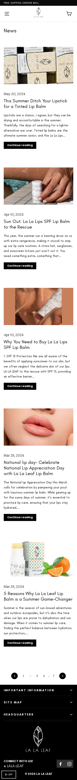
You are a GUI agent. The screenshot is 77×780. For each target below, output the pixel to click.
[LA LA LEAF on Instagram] (69, 763)
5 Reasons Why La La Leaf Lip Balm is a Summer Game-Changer (38, 596)
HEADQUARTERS (19, 714)
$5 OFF (9, 774)
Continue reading (20, 145)
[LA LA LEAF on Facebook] (60, 763)
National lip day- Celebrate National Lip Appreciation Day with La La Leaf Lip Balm (34, 467)
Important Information (29, 690)
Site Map (13, 702)
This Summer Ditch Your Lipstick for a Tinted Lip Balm (35, 103)
